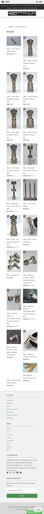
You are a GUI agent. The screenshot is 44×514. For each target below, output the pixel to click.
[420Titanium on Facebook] (11, 472)
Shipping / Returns (12, 415)
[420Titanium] (22, 13)
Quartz (9, 446)
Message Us (35, 512)
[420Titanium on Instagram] (17, 472)
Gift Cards (10, 418)
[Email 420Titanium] (21, 472)
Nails (8, 432)
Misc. (8, 443)
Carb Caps (10, 435)
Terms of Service (12, 409)
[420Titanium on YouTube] (14, 472)
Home (8, 429)
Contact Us (10, 400)
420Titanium (16, 507)
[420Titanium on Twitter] (7, 472)
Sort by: (11, 26)
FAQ (8, 406)
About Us (9, 403)
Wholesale (10, 412)
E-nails (9, 437)
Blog (8, 449)
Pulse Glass (10, 440)
